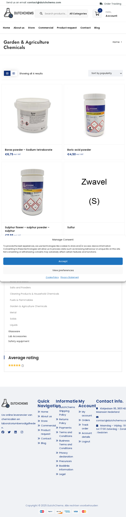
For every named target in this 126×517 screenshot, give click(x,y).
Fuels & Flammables (21, 300)
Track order (85, 426)
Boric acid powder (79, 149)
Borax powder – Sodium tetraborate (28, 149)
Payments (65, 427)
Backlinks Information (66, 467)
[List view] (13, 73)
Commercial (45, 27)
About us (19, 27)
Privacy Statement (70, 277)
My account (87, 413)
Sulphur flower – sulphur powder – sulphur (27, 229)
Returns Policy (63, 421)
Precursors (65, 461)
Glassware (14, 331)
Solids (13, 318)
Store (31, 27)
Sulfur (71, 227)
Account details (87, 435)
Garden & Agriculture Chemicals (28, 306)
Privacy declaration (66, 454)
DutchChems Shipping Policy (67, 410)
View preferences (63, 270)
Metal (13, 312)
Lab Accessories (17, 336)
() (16, 365)
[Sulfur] (94, 192)
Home (6, 27)
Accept (63, 261)
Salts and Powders (20, 287)
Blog (97, 27)
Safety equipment (18, 341)
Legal (62, 474)
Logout (86, 441)
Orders (86, 420)
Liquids (14, 325)
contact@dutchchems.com (44, 2)
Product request (67, 27)
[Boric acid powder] (94, 114)
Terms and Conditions (65, 434)
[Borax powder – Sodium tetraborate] (32, 114)
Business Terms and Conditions (65, 444)
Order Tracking (112, 3)
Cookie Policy (52, 277)
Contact (85, 27)
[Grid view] (7, 73)
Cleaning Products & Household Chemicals (34, 293)
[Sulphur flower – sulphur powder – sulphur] (32, 192)
